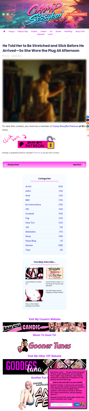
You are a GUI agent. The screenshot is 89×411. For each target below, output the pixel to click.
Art (51, 31)
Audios (34, 31)
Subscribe (79, 405)
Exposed (40, 34)
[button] (87, 117)
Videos (43, 31)
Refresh (37, 153)
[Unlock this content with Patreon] (45, 141)
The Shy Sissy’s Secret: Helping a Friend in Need (54, 291)
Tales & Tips (22, 31)
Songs (11, 31)
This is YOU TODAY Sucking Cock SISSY (32, 305)
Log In (50, 34)
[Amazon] (12, 14)
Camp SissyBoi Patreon (65, 126)
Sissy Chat (80, 31)
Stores (58, 31)
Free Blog (68, 31)
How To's (6, 56)
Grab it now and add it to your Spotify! (67, 382)
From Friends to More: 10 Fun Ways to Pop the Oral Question (54, 284)
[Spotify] (3, 14)
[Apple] (7, 14)
